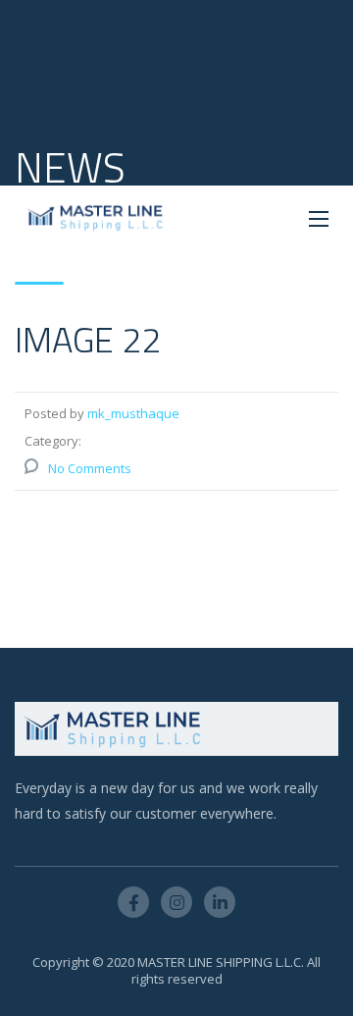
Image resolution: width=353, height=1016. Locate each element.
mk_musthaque (133, 413)
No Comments (89, 468)
